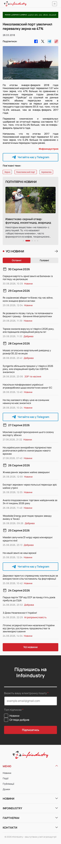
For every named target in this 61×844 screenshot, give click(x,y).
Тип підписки (13, 710)
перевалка (46, 172)
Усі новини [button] (30, 647)
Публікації (8, 783)
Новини (7, 773)
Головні (44, 260)
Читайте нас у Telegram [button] (33, 157)
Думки (6, 789)
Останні (16, 260)
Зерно (7, 172)
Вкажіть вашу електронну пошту (25, 693)
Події (5, 778)
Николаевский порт (25, 172)
